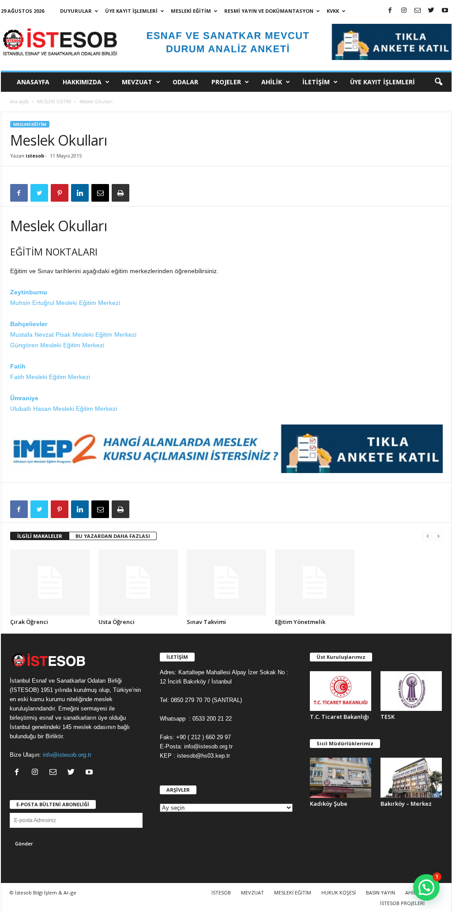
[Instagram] (404, 10)
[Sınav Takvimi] (226, 582)
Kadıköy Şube (328, 804)
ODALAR (185, 82)
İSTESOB (221, 892)
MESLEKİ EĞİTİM (191, 11)
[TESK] (411, 691)
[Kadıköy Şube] (341, 777)
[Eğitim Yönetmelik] (314, 582)
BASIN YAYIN (380, 892)
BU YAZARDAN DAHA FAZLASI (112, 536)
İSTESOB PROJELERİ (402, 903)
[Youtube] (445, 10)
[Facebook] (390, 10)
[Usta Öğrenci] (138, 582)
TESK (387, 717)
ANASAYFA (33, 82)
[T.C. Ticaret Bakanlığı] (341, 691)
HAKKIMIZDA (82, 82)
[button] (438, 82)
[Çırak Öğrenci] (50, 582)
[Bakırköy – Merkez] (411, 777)
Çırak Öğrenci (29, 622)
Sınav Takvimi (206, 622)
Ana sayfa (19, 101)
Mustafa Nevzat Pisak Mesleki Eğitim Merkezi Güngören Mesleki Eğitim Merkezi (73, 334)
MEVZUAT (137, 82)
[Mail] (417, 10)
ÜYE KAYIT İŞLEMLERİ (131, 11)
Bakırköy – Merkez (406, 804)
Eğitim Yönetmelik (300, 622)
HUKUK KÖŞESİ (338, 892)
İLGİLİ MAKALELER (39, 536)
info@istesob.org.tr (67, 754)
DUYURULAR (76, 11)
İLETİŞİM (316, 82)
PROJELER (226, 82)
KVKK (333, 11)
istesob (35, 155)
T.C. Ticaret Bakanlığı (339, 717)
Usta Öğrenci (116, 622)
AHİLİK (271, 82)
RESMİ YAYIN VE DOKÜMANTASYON (268, 11)
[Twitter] (431, 10)
